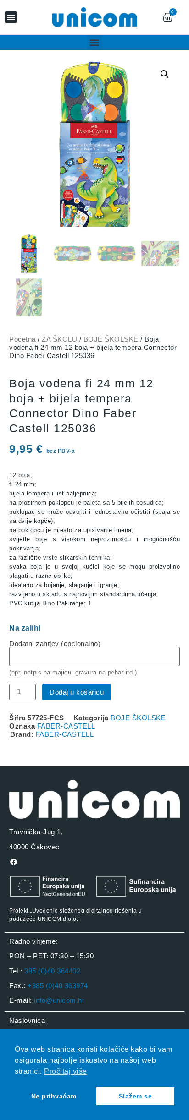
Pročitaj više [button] (65, 1071)
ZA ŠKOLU (59, 339)
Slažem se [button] (135, 1096)
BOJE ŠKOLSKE (111, 339)
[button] (11, 17)
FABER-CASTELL (66, 726)
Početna (22, 339)
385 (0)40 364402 (52, 971)
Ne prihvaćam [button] (54, 1096)
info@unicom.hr (59, 1000)
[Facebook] (13, 862)
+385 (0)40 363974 (58, 986)
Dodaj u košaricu (77, 692)
